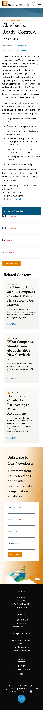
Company (8, 252)
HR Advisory (21, 607)
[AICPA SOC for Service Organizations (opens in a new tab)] (21, 699)
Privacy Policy (25, 689)
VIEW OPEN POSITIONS (21, 669)
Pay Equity (21, 623)
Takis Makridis (7, 50)
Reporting (21, 597)
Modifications (21, 620)
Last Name (9, 228)
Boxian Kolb (21, 50)
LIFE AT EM (21, 666)
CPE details (17, 199)
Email (7, 240)
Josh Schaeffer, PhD (20, 46)
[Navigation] (39, 4)
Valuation (21, 601)
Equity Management (21, 604)
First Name (9, 216)
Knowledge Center (21, 627)
